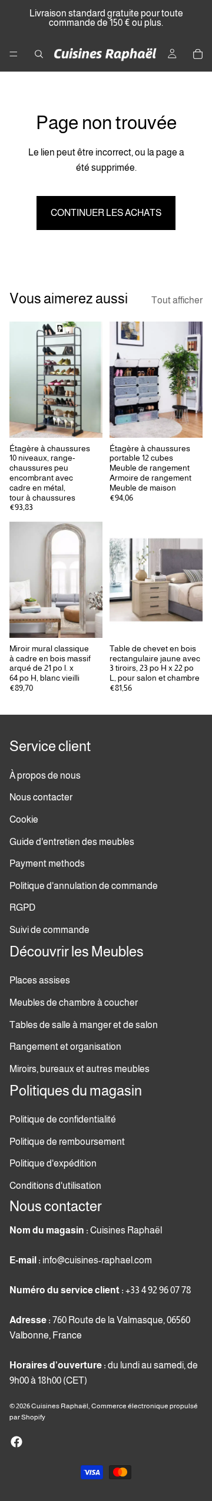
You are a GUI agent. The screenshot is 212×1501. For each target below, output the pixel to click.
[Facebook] (16, 1442)
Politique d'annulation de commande (83, 886)
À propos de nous (45, 775)
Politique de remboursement (67, 1142)
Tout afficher (177, 300)
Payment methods (47, 864)
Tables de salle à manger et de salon (83, 1025)
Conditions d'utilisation (55, 1186)
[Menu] (13, 53)
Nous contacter (40, 798)
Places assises (39, 981)
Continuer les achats (106, 213)
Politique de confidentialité (62, 1119)
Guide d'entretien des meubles (71, 842)
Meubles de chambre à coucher (73, 1003)
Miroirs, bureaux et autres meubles (79, 1069)
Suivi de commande (49, 930)
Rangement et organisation (65, 1047)
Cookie (23, 819)
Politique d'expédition (53, 1164)
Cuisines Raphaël (59, 1406)
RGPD (22, 908)
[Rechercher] (39, 54)
